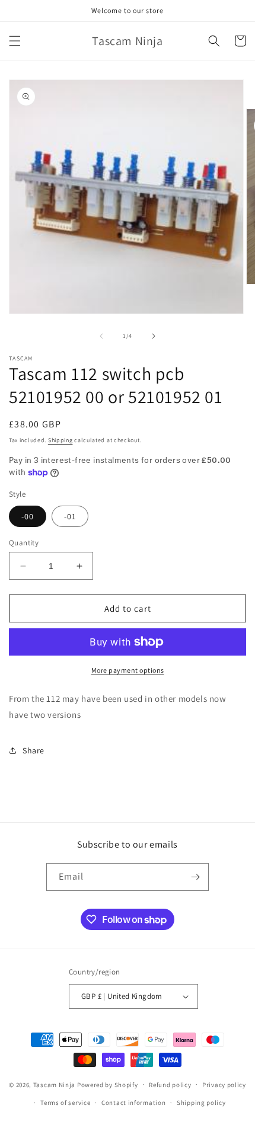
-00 (27, 516)
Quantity (24, 543)
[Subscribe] (195, 877)
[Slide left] (101, 336)
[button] (15, 41)
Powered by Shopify (107, 1084)
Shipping (60, 440)
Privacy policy (224, 1085)
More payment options (127, 670)
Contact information (133, 1102)
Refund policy (170, 1085)
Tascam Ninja (54, 1084)
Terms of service (65, 1102)
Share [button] (33, 750)
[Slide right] (154, 336)
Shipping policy (201, 1102)
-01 (70, 516)
